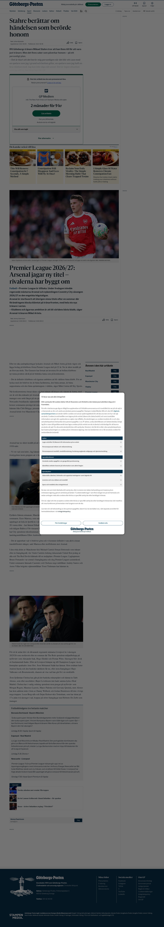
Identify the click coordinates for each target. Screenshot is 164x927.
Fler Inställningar (61, 523)
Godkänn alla (103, 523)
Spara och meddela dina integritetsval (55, 484)
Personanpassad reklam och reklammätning (57, 447)
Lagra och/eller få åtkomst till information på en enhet (60, 442)
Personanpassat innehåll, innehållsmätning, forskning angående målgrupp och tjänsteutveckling (74, 451)
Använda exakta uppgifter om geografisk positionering (60, 461)
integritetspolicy (64, 511)
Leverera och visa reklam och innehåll (55, 480)
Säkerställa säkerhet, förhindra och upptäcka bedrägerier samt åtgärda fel (67, 475)
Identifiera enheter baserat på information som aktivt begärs (62, 466)
